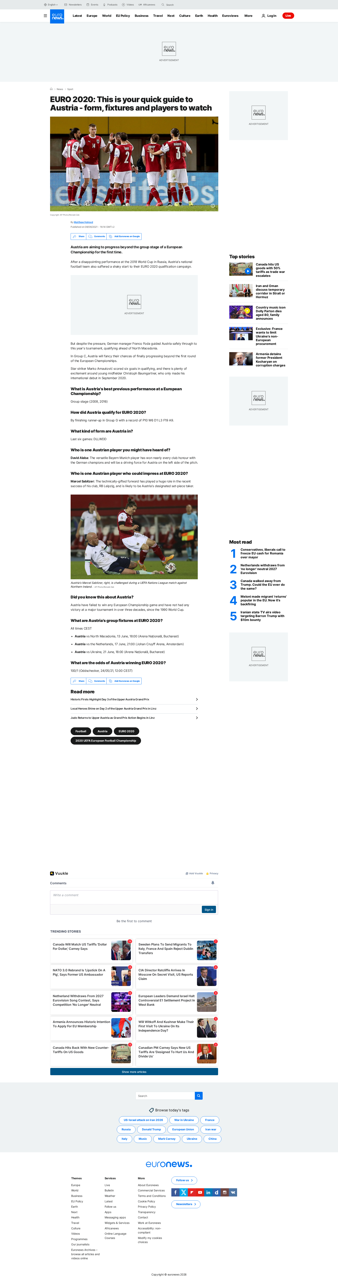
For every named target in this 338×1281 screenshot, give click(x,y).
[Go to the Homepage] (57, 16)
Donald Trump (151, 1129)
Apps (108, 1212)
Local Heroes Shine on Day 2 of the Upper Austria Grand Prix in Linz (113, 708)
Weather (110, 1195)
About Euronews (148, 1185)
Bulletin (109, 1190)
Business (141, 16)
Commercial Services (151, 1190)
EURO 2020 (126, 731)
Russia (126, 1129)
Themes (76, 1178)
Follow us (110, 1206)
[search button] (163, 5)
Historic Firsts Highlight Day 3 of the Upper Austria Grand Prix (110, 699)
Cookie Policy (146, 1201)
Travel (158, 16)
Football (81, 731)
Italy (124, 1139)
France (209, 1120)
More (141, 1178)
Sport (70, 89)
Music (143, 1139)
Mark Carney (166, 1139)
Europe (92, 16)
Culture (185, 16)
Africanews (112, 1228)
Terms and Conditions (152, 1195)
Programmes (79, 1239)
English (51, 4)
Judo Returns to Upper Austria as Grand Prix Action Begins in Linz (113, 717)
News (60, 89)
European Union (183, 1129)
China (213, 1139)
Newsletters (184, 1204)
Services (110, 1178)
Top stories (242, 256)
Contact (143, 1217)
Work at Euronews (149, 1222)
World (106, 16)
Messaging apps (115, 1217)
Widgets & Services (117, 1222)
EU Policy (123, 16)
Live (288, 15)
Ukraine (192, 1139)
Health (213, 16)
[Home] (51, 89)
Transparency (147, 1212)
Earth (199, 16)
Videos (75, 1233)
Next (170, 16)
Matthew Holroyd (83, 222)
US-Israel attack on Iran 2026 (143, 1120)
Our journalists (80, 1244)
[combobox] (183, 5)
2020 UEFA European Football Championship (106, 740)
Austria (102, 731)
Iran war (210, 1129)
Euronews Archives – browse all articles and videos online (85, 1254)
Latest (77, 16)
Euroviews (230, 16)
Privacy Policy (147, 1206)
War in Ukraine (184, 1120)
